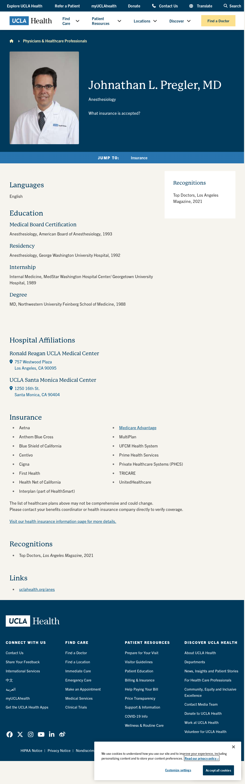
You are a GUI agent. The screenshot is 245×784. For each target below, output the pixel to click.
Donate (134, 5)
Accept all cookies (218, 770)
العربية (11, 689)
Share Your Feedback (23, 661)
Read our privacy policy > (202, 758)
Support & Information (142, 707)
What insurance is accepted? (114, 112)
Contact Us (168, 5)
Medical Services (79, 698)
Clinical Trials (76, 707)
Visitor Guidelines (139, 661)
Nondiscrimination (90, 750)
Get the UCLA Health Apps (27, 707)
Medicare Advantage (137, 427)
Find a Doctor (218, 20)
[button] (25, 5)
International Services (23, 671)
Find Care (66, 21)
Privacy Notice (59, 750)
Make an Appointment (83, 689)
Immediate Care (78, 671)
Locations (142, 20)
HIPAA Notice (31, 750)
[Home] (11, 41)
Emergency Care (78, 680)
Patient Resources (100, 21)
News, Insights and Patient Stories (211, 671)
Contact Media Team (201, 704)
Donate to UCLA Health (203, 713)
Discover (176, 20)
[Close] (233, 747)
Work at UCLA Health (201, 722)
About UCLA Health (200, 652)
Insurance (139, 157)
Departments (194, 661)
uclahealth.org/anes (37, 589)
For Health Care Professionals (207, 680)
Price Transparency (140, 698)
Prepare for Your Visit (141, 652)
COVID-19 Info (136, 716)
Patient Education (139, 671)
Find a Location (77, 661)
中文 (9, 680)
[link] (9, 734)
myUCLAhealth (104, 5)
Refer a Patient (67, 5)
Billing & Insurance (140, 680)
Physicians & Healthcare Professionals (55, 40)
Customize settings (178, 770)
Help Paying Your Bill (141, 689)
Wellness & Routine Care (144, 725)
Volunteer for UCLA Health (205, 731)
